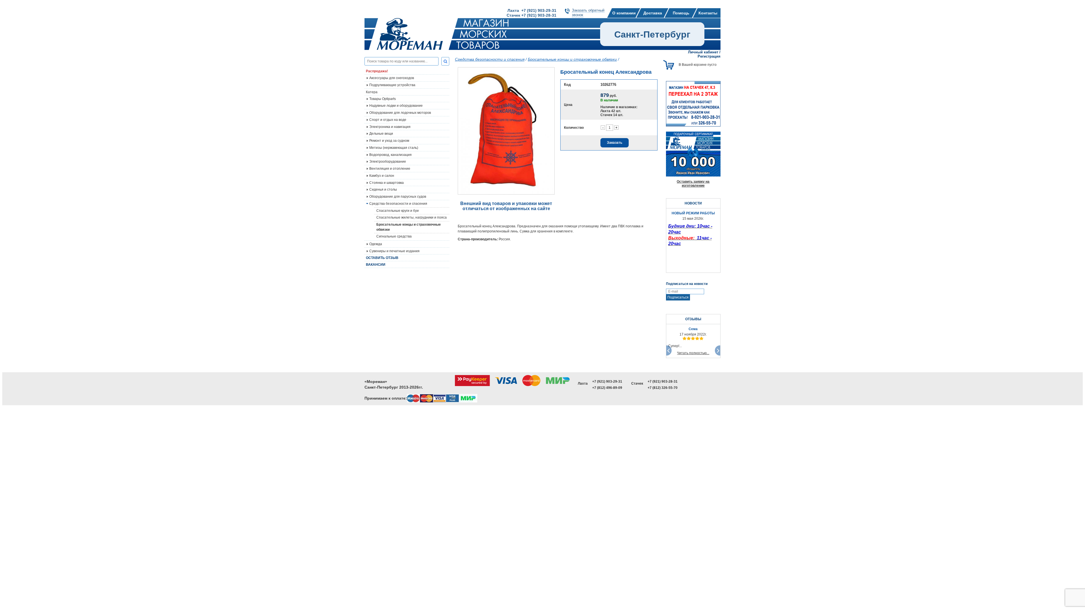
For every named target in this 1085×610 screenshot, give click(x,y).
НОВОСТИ (693, 203)
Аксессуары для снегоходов (391, 78)
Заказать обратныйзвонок (588, 12)
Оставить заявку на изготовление (693, 184)
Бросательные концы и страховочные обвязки (408, 227)
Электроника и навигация (390, 127)
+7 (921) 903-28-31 (663, 382)
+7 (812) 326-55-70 (663, 388)
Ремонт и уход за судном (389, 141)
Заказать (614, 143)
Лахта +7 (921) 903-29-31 (531, 10)
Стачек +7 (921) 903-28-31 (531, 15)
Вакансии (375, 265)
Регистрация (709, 56)
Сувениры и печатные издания (394, 251)
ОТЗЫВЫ (693, 319)
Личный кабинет (703, 52)
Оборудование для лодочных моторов (400, 113)
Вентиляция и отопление (389, 169)
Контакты (707, 13)
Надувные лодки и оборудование (396, 106)
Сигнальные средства (394, 236)
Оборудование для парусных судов (397, 197)
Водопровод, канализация (390, 155)
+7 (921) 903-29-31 (607, 382)
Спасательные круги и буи (397, 211)
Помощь (681, 13)
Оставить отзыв (382, 258)
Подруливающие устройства (392, 85)
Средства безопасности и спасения (398, 204)
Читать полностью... (693, 353)
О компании (624, 13)
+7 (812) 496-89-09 (607, 388)
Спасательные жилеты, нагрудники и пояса (411, 217)
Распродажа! (377, 71)
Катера (371, 92)
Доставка (652, 13)
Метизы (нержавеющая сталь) (393, 148)
